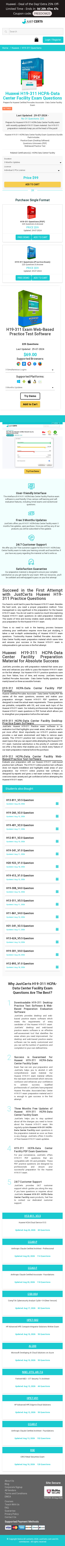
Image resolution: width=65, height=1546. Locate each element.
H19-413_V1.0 (20, 875)
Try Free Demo (32, 471)
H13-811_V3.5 (20, 800)
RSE (32, 1450)
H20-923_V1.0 (20, 862)
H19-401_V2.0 (20, 825)
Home (5, 48)
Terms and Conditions (16, 1493)
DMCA (8, 1496)
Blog (7, 1484)
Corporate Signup (13, 1487)
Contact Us (10, 1517)
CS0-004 (33, 1293)
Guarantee (10, 1511)
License (7, 167)
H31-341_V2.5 (20, 925)
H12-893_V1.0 (20, 963)
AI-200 (32, 1346)
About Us (9, 1481)
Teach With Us (12, 1504)
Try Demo (30, 396)
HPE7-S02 (32, 1319)
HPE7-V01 (32, 1398)
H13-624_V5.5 (20, 938)
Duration (8, 159)
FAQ (7, 1507)
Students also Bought (19, 788)
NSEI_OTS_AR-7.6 (32, 1372)
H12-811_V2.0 (20, 837)
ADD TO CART (41, 237)
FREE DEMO (23, 237)
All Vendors (10, 1490)
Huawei (15, 48)
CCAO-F (32, 1267)
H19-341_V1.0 (20, 850)
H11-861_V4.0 (20, 913)
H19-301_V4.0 (20, 950)
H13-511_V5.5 (20, 900)
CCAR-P (32, 1241)
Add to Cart (30, 404)
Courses (9, 1501)
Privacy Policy (12, 1514)
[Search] (5, 31)
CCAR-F (32, 1424)
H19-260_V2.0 (20, 812)
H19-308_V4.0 (20, 888)
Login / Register (53, 39)
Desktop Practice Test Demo (18, 418)
